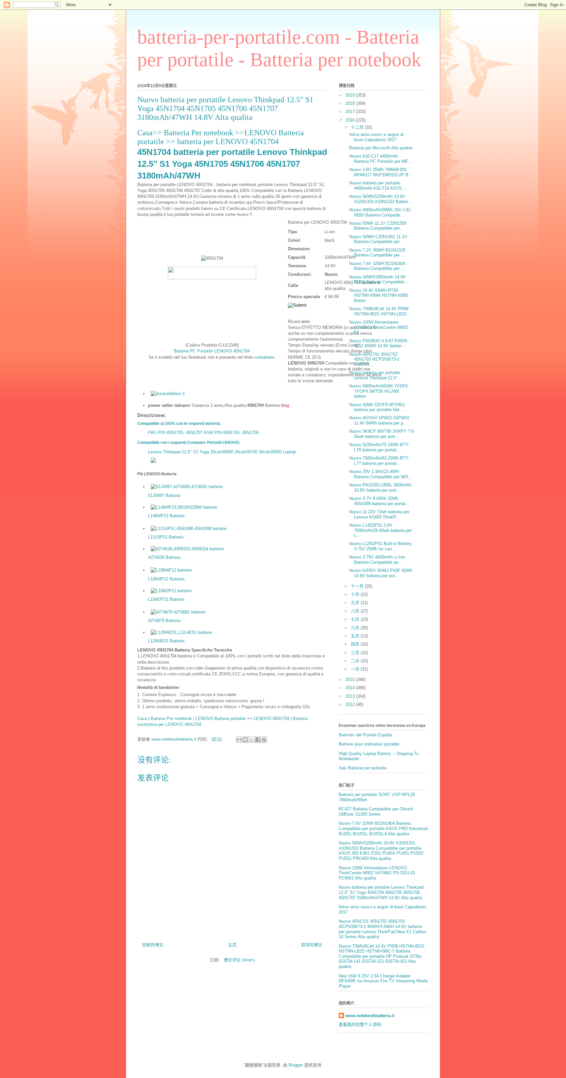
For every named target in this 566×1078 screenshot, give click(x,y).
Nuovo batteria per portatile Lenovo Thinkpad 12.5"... (375, 375)
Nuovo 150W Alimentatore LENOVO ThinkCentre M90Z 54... (378, 327)
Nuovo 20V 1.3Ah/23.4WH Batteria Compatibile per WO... (380, 474)
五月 (356, 636)
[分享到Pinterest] (264, 739)
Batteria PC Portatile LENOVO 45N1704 (212, 351)
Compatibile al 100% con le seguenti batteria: (179, 423)
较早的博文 (311, 944)
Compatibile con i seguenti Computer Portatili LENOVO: (188, 442)
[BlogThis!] (245, 739)
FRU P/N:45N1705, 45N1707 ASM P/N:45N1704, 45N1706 (203, 432)
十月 (356, 594)
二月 (356, 660)
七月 (356, 619)
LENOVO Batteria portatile (221, 718)
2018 (351, 103)
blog (285, 405)
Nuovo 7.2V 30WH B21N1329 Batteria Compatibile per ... (377, 253)
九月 (356, 602)
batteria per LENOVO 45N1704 (228, 141)
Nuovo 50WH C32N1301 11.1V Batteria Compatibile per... (378, 239)
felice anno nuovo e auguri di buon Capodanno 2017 (376, 137)
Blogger (296, 1065)
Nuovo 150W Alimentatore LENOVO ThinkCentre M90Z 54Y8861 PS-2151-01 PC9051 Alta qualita (377, 872)
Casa (145, 132)
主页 (232, 944)
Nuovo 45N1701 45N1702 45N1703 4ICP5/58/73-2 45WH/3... (374, 359)
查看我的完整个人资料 (360, 1024)
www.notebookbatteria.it (369, 1015)
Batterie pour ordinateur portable (369, 744)
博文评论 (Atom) (239, 959)
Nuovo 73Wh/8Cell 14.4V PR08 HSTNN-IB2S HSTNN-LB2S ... (380, 311)
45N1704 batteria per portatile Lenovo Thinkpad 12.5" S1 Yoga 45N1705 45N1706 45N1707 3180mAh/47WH (232, 164)
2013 (351, 696)
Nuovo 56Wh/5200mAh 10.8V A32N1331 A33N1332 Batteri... (380, 199)
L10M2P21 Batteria (166, 599)
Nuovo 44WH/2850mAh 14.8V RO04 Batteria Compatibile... (378, 279)
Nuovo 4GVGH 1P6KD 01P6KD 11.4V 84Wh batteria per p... (379, 420)
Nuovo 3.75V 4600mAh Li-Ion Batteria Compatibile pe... (377, 560)
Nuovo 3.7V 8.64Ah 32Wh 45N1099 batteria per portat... (379, 501)
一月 (356, 669)
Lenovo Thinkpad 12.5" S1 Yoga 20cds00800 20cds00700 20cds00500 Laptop (222, 451)
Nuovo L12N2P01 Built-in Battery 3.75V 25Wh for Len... (380, 546)
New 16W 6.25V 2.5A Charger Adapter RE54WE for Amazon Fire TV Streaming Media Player (383, 981)
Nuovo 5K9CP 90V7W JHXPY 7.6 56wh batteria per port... (381, 434)
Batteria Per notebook (199, 132)
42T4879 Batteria (164, 620)
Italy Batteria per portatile (363, 768)
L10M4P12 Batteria (166, 579)
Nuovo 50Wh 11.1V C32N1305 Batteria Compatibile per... (377, 226)
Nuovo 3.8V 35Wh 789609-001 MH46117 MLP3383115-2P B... (380, 172)
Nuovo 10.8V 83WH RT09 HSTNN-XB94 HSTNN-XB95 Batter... (378, 295)
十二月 (358, 127)
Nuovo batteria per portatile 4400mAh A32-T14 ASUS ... (378, 185)
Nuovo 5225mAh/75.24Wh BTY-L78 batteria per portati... (379, 447)
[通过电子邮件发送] (239, 739)
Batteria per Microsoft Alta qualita (380, 147)
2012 (351, 704)
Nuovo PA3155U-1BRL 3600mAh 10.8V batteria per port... (380, 487)
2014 (351, 687)
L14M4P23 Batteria (166, 515)
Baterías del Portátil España (365, 734)
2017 (351, 111)
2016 (351, 120)
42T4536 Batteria (164, 557)
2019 (351, 95)
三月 (356, 652)
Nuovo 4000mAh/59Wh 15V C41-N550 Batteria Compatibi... (380, 212)
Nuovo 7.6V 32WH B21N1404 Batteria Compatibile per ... (377, 266)
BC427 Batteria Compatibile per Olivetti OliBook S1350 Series (376, 811)
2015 (351, 679)
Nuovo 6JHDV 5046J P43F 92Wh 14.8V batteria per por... (380, 573)
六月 (356, 627)
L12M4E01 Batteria (166, 640)
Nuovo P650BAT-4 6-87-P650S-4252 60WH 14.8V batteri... (379, 343)
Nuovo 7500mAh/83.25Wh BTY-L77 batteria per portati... (379, 461)
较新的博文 (152, 944)
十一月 (358, 586)
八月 (356, 611)
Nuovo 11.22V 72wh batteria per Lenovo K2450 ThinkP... (379, 514)
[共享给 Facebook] (258, 739)
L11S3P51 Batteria (165, 537)
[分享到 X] (251, 739)
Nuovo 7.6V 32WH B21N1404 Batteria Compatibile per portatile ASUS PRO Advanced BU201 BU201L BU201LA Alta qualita (383, 828)
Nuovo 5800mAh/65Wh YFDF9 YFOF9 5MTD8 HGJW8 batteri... (378, 391)
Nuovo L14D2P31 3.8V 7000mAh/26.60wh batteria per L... (380, 530)
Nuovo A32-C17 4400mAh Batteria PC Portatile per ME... (380, 159)
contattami (264, 357)
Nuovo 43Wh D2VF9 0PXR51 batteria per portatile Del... (377, 407)
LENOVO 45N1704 (271, 718)
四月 (356, 644)
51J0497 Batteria (164, 495)
